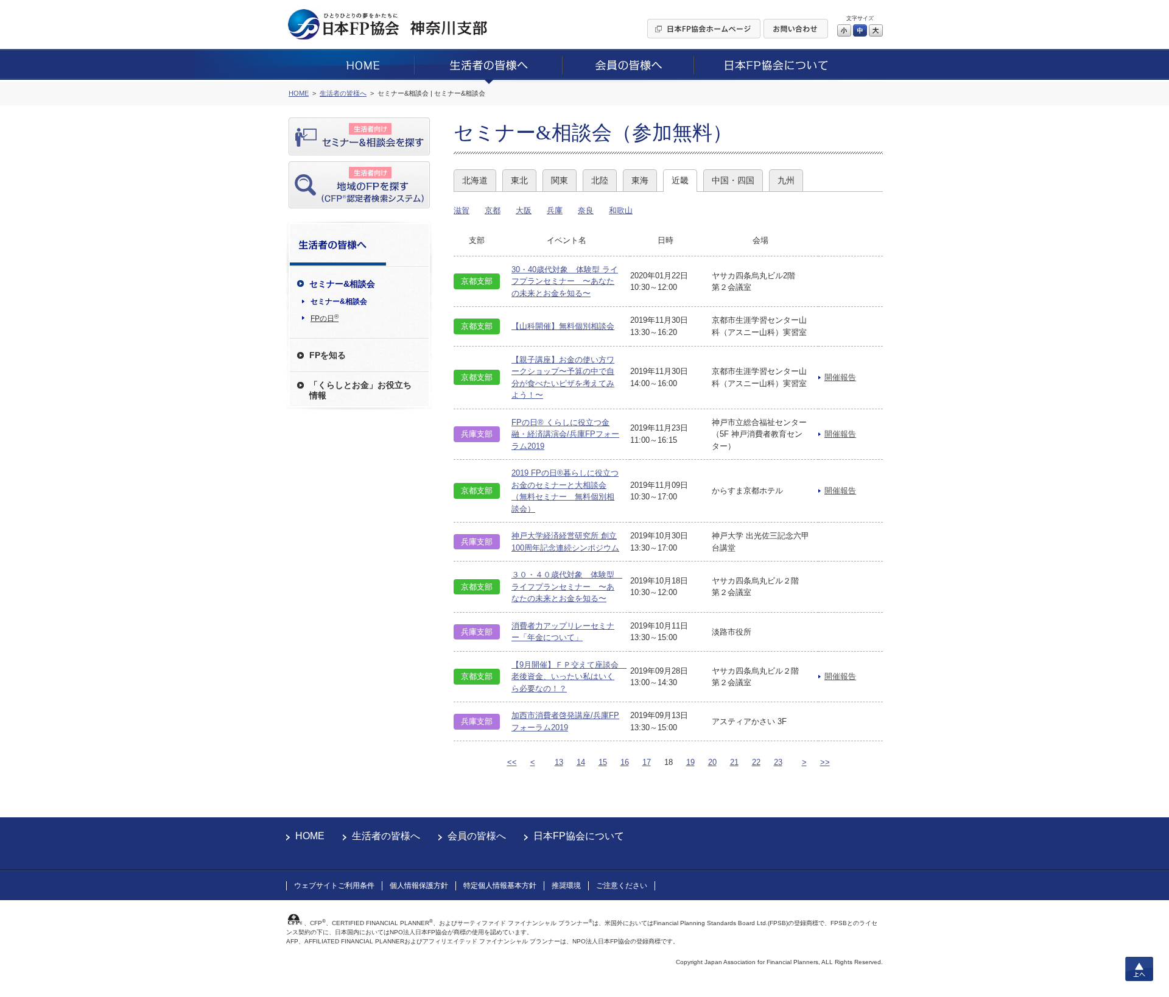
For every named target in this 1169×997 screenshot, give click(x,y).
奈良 (586, 210)
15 (603, 762)
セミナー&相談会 (339, 301)
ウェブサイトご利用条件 (334, 885)
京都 (492, 210)
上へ (1139, 969)
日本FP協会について (578, 836)
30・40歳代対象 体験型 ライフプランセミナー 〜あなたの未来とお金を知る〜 (564, 281)
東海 (639, 180)
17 (646, 762)
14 (581, 762)
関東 (559, 180)
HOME (310, 836)
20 (712, 762)
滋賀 (461, 210)
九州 (786, 180)
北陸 (599, 180)
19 (690, 762)
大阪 (524, 210)
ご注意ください (621, 885)
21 (734, 762)
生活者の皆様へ (386, 836)
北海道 (475, 180)
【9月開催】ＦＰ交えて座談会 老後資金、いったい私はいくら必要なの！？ (569, 676)
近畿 (680, 180)
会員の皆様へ (477, 836)
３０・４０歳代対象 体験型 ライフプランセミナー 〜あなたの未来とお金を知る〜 (566, 586)
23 (778, 762)
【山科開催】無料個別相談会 (562, 326)
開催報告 (840, 377)
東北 (519, 180)
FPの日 (325, 318)
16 (624, 762)
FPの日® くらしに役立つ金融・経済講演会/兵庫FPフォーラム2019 (565, 434)
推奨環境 (566, 885)
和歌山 (621, 210)
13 (559, 762)
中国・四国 (733, 180)
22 (756, 762)
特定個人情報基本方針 (499, 885)
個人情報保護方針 (419, 885)
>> (825, 762)
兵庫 (555, 210)
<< (512, 762)
